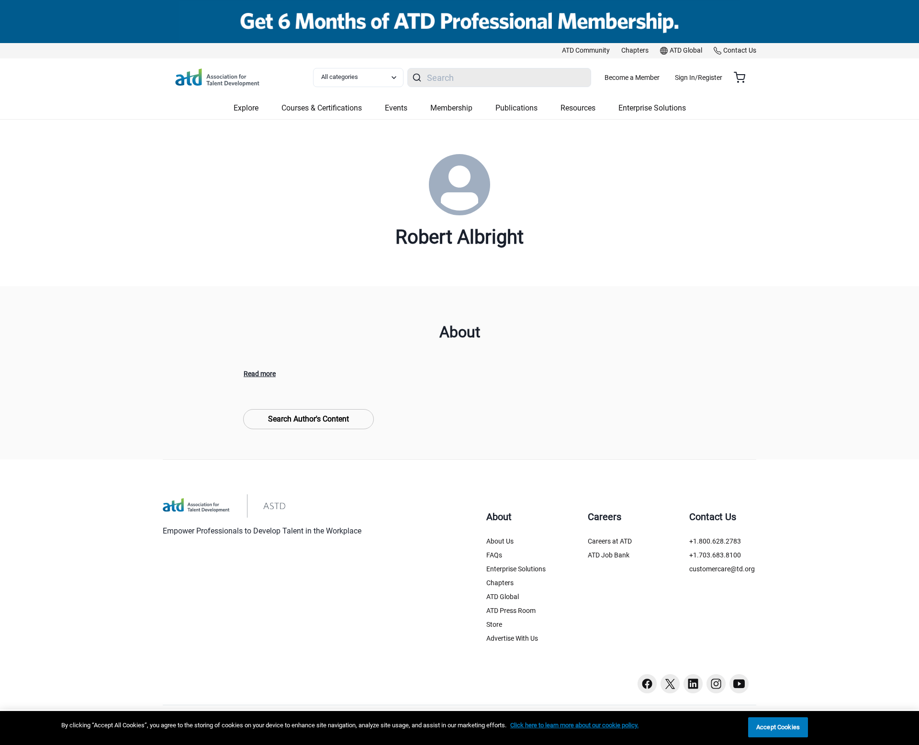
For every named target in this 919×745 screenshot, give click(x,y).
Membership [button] (451, 107)
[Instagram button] (716, 683)
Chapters (500, 583)
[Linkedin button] (693, 683)
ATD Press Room (511, 610)
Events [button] (396, 107)
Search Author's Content (308, 418)
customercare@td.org (722, 569)
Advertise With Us (512, 638)
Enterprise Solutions (516, 569)
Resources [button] (577, 107)
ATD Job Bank (608, 555)
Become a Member (632, 77)
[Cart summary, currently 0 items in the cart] (743, 77)
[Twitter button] (670, 683)
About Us (500, 541)
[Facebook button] (647, 683)
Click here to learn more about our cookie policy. (574, 725)
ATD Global (502, 596)
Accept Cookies (778, 727)
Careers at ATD (610, 541)
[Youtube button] (739, 683)
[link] (586, 50)
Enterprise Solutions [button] (652, 107)
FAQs (494, 555)
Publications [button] (516, 107)
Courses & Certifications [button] (321, 107)
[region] (459, 728)
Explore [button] (246, 107)
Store (494, 624)
